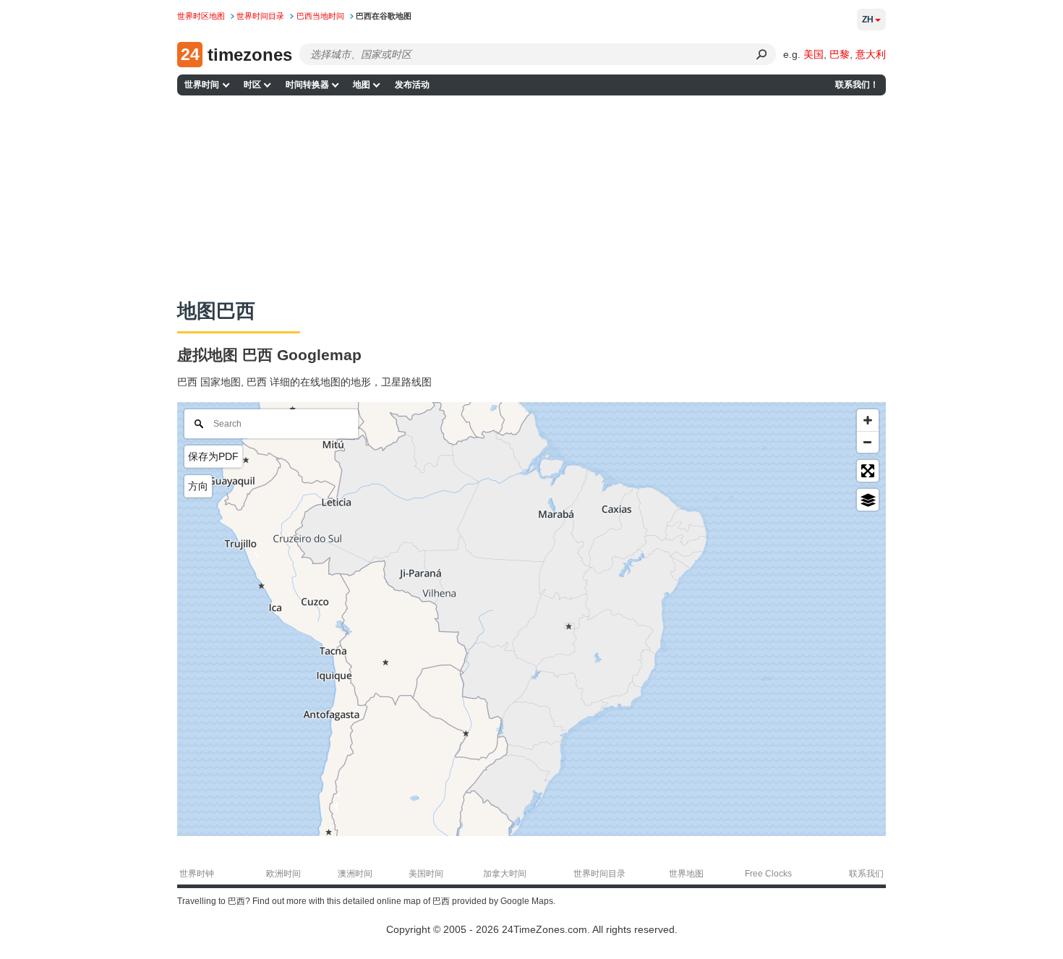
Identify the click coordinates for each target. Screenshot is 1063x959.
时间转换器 (307, 85)
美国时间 (426, 874)
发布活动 (412, 85)
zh (868, 19)
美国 (813, 54)
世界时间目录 (599, 874)
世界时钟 (196, 874)
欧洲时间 (283, 874)
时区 (252, 85)
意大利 (870, 54)
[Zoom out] (868, 442)
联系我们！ (857, 85)
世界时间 (201, 85)
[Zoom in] (868, 420)
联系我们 (866, 874)
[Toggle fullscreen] (868, 471)
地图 (361, 85)
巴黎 (839, 54)
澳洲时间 (355, 874)
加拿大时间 (504, 874)
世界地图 (686, 874)
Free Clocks (768, 874)
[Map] (531, 619)
